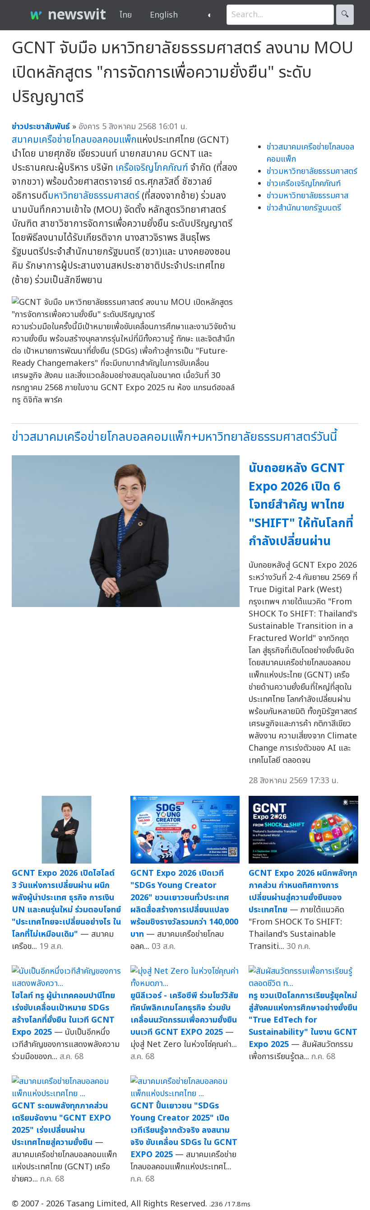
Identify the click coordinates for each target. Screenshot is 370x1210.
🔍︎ (345, 15)
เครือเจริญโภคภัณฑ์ (152, 168)
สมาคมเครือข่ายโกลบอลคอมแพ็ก (74, 140)
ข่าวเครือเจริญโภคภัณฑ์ (304, 184)
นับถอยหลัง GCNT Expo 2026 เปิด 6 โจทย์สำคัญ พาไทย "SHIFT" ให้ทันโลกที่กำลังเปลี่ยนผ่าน (301, 505)
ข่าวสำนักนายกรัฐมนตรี (304, 208)
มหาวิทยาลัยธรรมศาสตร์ (93, 196)
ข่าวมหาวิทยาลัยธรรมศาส (307, 196)
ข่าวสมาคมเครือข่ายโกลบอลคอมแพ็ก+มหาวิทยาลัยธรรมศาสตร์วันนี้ (174, 437)
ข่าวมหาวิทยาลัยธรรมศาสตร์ (312, 171)
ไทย (126, 15)
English (164, 15)
